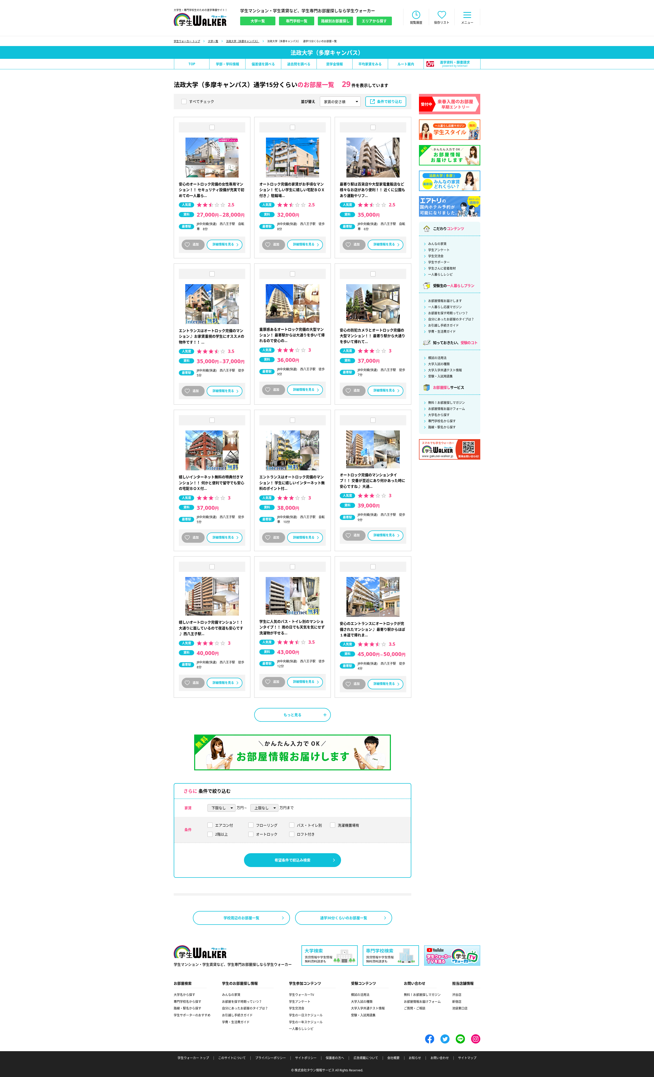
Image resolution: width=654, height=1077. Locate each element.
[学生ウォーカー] (200, 19)
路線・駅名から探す (442, 427)
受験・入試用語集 (440, 376)
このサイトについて (232, 1058)
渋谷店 (456, 995)
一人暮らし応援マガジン (445, 307)
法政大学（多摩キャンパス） (242, 41)
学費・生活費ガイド (442, 331)
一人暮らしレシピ (440, 274)
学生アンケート (439, 250)
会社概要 (393, 1058)
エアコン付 (224, 825)
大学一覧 (213, 41)
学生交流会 (435, 256)
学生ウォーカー (200, 951)
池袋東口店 (460, 1008)
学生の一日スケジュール (306, 1015)
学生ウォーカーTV (301, 995)
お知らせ (415, 1058)
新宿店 (456, 1002)
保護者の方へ (335, 1058)
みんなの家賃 (437, 244)
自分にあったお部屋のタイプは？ (451, 319)
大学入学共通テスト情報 (445, 370)
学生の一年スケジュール (306, 1022)
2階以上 (221, 834)
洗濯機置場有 (348, 825)
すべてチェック (201, 101)
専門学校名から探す (442, 421)
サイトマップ (467, 1058)
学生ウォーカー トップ (187, 41)
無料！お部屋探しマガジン (446, 402)
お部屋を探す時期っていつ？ (448, 313)
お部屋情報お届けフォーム (446, 408)
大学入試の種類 (439, 364)
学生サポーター (439, 262)
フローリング (266, 825)
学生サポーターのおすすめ (192, 1015)
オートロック (266, 834)
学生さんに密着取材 (442, 268)
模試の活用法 (437, 358)
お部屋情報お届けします (445, 301)
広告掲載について (366, 1058)
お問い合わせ (439, 1058)
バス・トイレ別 (309, 825)
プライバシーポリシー (270, 1058)
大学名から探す (439, 415)
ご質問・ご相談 (414, 1008)
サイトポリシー (306, 1058)
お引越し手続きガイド (443, 325)
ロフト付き (306, 834)
